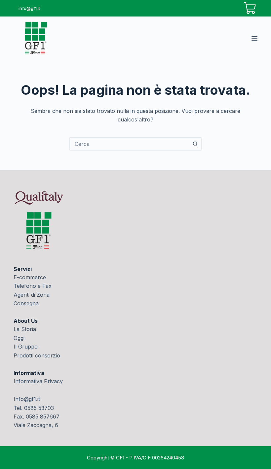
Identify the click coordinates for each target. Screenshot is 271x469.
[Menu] (254, 39)
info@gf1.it (29, 8)
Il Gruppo (26, 346)
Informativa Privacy (38, 381)
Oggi (19, 338)
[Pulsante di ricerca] (195, 144)
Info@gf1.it (27, 399)
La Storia (25, 329)
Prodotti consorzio (37, 355)
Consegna (26, 303)
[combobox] (129, 144)
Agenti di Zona (32, 294)
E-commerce (30, 277)
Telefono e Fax (33, 286)
